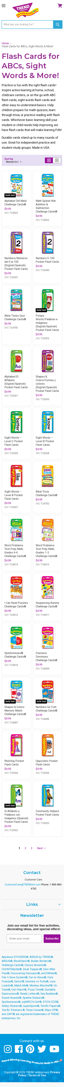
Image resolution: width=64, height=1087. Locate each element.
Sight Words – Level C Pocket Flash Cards (13, 441)
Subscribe (52, 938)
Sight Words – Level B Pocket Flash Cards (45, 441)
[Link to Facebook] (19, 1051)
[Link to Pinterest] (30, 1051)
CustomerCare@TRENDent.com (23, 884)
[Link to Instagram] (8, 1051)
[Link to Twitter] (42, 1051)
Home (5, 43)
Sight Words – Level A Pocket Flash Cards (13, 495)
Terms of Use (37, 1075)
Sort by (8, 159)
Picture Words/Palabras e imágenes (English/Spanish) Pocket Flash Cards (47, 323)
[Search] (57, 24)
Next (40, 848)
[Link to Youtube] (54, 1051)
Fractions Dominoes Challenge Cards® (46, 656)
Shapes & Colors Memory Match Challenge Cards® (15, 710)
